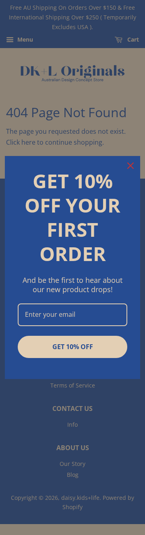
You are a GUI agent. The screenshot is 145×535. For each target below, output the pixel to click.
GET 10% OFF (72, 346)
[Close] (130, 165)
